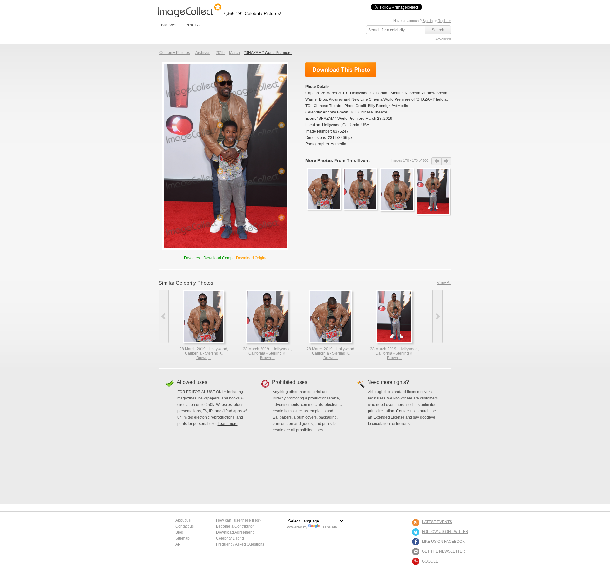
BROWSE (169, 25)
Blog (179, 532)
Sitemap (182, 538)
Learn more (228, 423)
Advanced (443, 39)
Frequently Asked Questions (240, 544)
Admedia (338, 144)
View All (444, 282)
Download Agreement (235, 532)
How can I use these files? (238, 520)
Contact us (405, 411)
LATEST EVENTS (437, 522)
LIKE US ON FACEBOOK (443, 541)
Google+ (431, 561)
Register (444, 21)
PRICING (193, 25)
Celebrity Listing (230, 538)
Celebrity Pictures (174, 53)
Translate (329, 527)
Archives (202, 53)
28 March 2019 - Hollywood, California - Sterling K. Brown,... (204, 353)
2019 (220, 53)
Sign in (428, 21)
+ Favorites (191, 258)
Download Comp (218, 258)
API (178, 544)
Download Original (252, 258)
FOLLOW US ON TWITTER (445, 531)
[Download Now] (340, 69)
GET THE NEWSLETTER (443, 551)
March (234, 53)
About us (183, 520)
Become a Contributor (235, 526)
